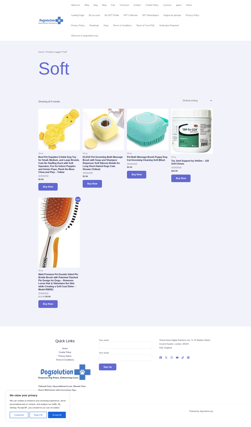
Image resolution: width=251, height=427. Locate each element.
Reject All (38, 415)
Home (189, 5)
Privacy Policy (192, 15)
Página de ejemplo (172, 15)
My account (94, 15)
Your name (104, 340)
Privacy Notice (64, 356)
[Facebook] (160, 357)
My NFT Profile (112, 15)
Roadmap (94, 25)
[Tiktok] (182, 357)
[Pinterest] (188, 357)
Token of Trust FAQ (145, 25)
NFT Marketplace (150, 15)
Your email (104, 353)
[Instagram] (171, 357)
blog (95, 5)
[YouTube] (177, 357)
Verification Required (169, 25)
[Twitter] (166, 357)
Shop (105, 25)
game (178, 5)
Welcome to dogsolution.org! (84, 35)
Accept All (56, 415)
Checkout (124, 5)
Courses (167, 5)
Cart (113, 5)
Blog (87, 5)
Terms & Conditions (122, 25)
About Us (75, 5)
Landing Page (77, 15)
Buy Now (48, 186)
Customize (19, 415)
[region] (38, 406)
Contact (137, 5)
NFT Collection (131, 15)
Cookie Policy (152, 5)
